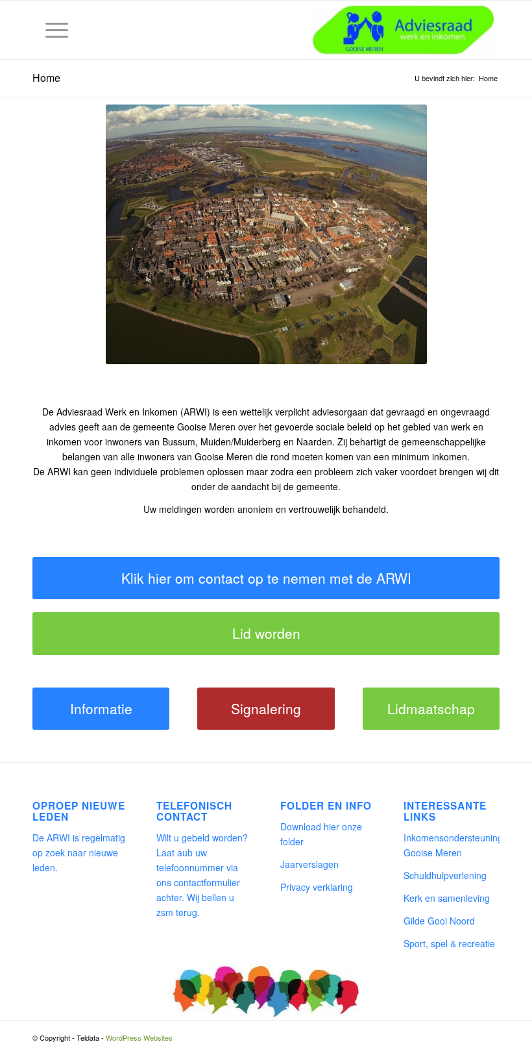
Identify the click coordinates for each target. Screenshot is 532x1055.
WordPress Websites (139, 1037)
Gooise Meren (206, 426)
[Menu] (50, 30)
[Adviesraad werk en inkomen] (403, 30)
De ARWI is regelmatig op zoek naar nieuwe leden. (78, 852)
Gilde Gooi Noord (439, 920)
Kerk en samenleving (447, 897)
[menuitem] (50, 30)
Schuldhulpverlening (445, 875)
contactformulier (207, 882)
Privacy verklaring (316, 886)
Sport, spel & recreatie (449, 943)
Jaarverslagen (309, 864)
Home (46, 77)
